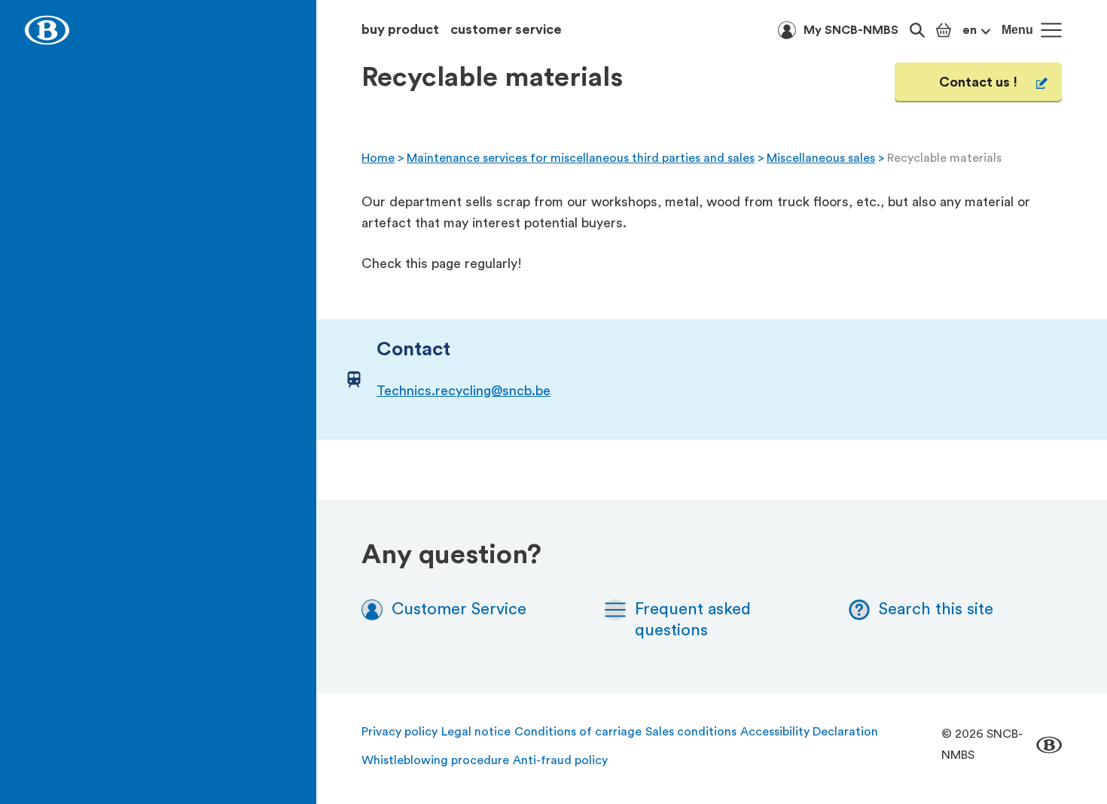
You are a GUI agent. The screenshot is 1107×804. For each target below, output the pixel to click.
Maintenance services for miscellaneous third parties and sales (581, 158)
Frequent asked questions (693, 619)
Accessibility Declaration (809, 732)
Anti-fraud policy (560, 760)
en (969, 30)
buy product (400, 29)
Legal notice (476, 732)
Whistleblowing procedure (435, 760)
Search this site (936, 609)
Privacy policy (399, 732)
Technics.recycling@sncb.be (463, 390)
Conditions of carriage (578, 732)
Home (378, 158)
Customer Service (459, 609)
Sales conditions (690, 732)
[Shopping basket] (943, 30)
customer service (506, 29)
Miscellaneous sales (821, 158)
